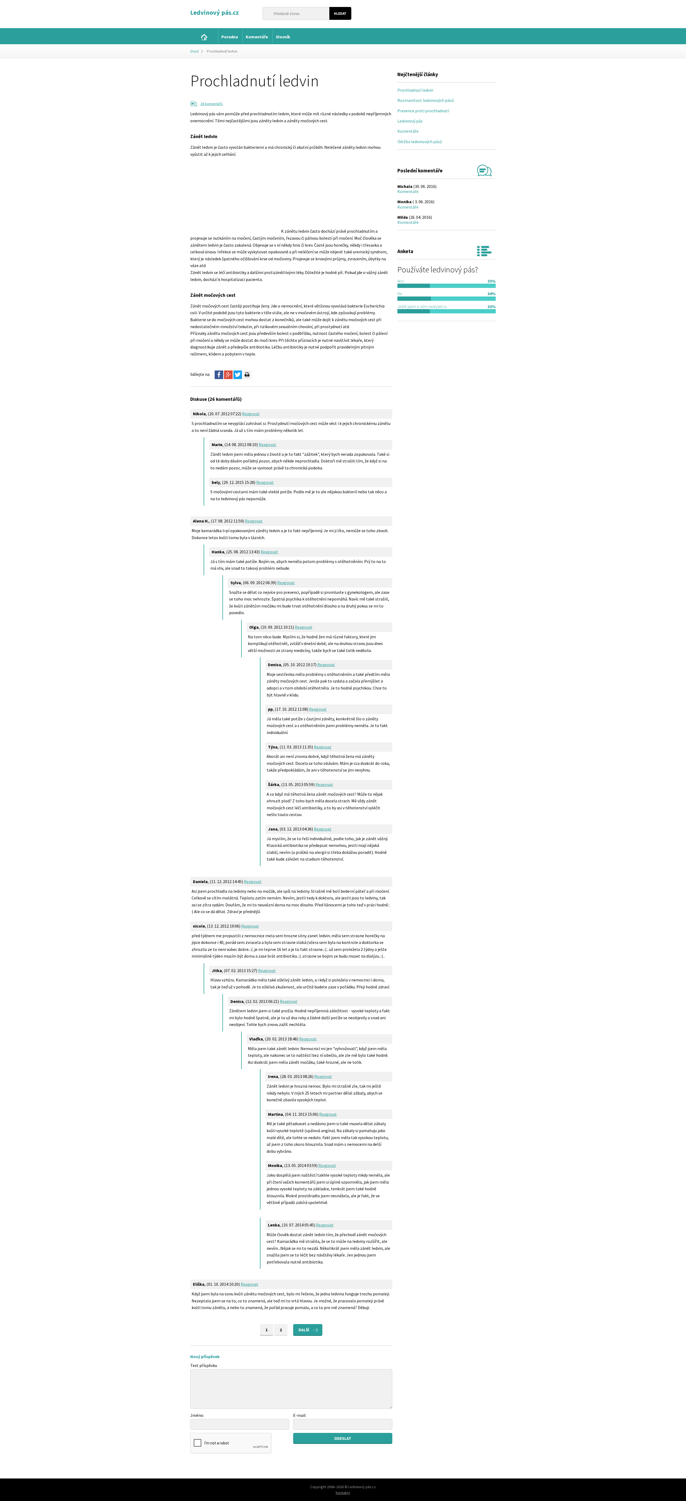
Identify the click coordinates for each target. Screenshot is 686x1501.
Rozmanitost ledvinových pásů (425, 100)
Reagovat (251, 413)
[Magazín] (204, 37)
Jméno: (197, 1415)
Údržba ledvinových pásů (419, 141)
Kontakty (343, 1492)
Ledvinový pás (410, 121)
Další (304, 1329)
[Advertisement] (235, 195)
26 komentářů (211, 103)
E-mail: (299, 1415)
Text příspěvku (203, 1365)
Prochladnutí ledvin (415, 90)
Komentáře (408, 131)
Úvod (194, 51)
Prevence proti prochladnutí (423, 110)
